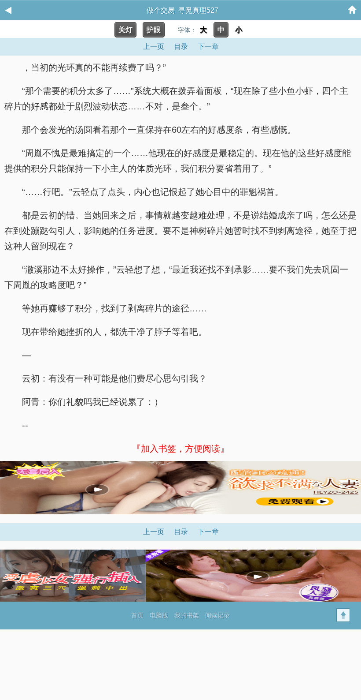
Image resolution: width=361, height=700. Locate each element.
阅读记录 (217, 615)
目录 (181, 46)
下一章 (208, 46)
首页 (137, 615)
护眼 (154, 30)
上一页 (153, 46)
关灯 (125, 30)
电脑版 (159, 615)
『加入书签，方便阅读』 (180, 448)
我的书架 (186, 615)
